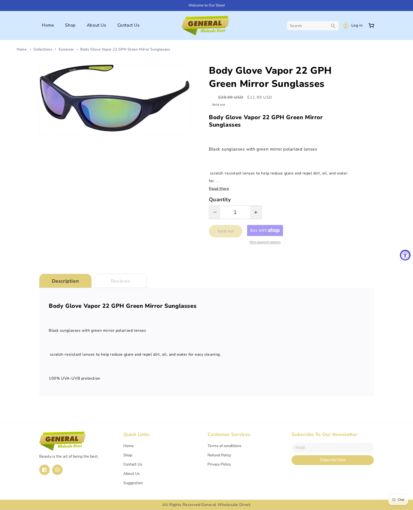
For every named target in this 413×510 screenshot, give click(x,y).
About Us (131, 473)
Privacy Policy (219, 464)
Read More (219, 188)
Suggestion (133, 483)
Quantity (220, 199)
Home (22, 49)
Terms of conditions (224, 445)
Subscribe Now (333, 460)
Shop (127, 455)
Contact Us (132, 464)
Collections (42, 49)
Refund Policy (219, 455)
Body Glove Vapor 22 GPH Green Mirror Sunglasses (125, 49)
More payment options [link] (265, 242)
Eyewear (66, 49)
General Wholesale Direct (226, 504)
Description (65, 281)
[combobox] (312, 25)
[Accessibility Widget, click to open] (405, 255)
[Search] (333, 25)
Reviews (120, 281)
